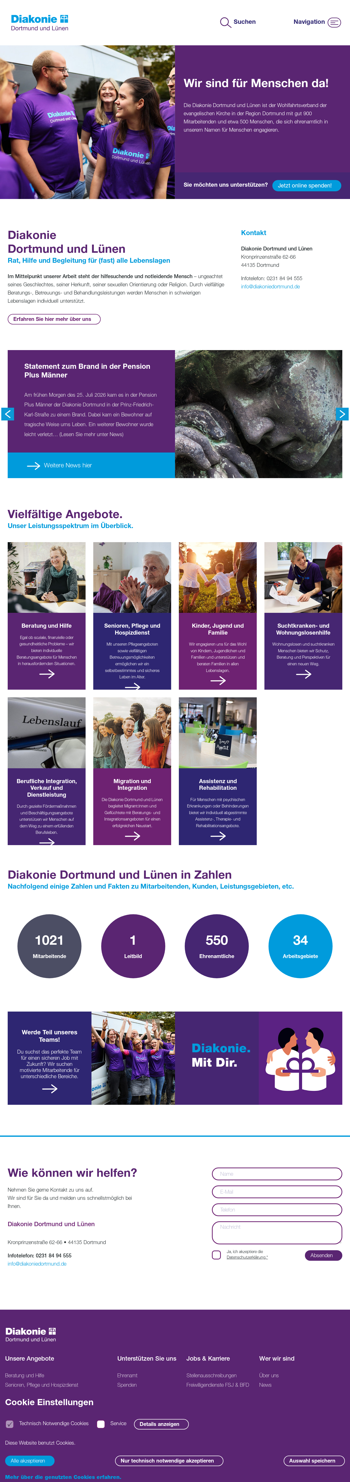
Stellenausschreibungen (211, 1376)
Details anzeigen (159, 1424)
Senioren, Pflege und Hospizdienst (41, 1385)
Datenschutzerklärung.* (247, 1258)
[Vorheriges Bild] (7, 414)
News (265, 1385)
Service (118, 1424)
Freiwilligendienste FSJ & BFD (218, 1385)
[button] (338, 1470)
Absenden (322, 1256)
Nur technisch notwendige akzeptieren (167, 1461)
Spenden (127, 1385)
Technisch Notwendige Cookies (54, 1424)
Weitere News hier (67, 466)
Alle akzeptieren (28, 1461)
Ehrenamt (127, 1376)
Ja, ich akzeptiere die (247, 1255)
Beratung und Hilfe (24, 1376)
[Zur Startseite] (40, 22)
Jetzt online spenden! (305, 186)
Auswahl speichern (312, 1461)
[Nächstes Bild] (342, 414)
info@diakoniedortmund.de (270, 287)
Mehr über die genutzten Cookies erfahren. (63, 1477)
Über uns (269, 1376)
